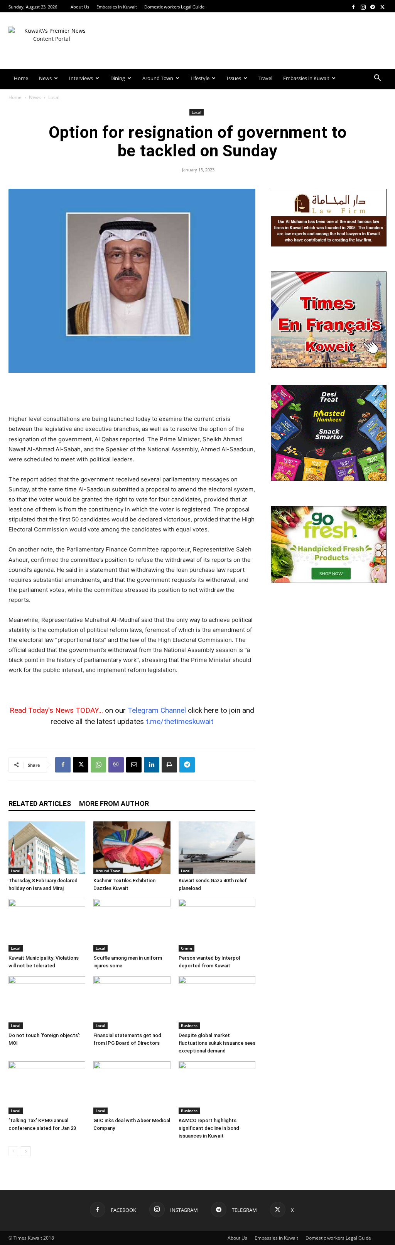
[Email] (134, 764)
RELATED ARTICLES (39, 803)
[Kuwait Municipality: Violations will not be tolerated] (46, 925)
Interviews (81, 78)
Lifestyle (200, 78)
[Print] (169, 764)
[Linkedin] (151, 764)
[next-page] (25, 1151)
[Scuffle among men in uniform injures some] (131, 925)
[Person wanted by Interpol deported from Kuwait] (217, 925)
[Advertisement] (132, 394)
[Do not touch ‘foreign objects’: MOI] (46, 1002)
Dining (117, 78)
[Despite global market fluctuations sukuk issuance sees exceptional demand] (217, 1002)
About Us (80, 7)
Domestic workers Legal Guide (174, 7)
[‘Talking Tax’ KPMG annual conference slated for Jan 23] (46, 1087)
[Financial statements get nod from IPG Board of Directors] (131, 1002)
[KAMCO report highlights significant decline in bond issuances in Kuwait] (217, 1087)
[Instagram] (363, 7)
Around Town (157, 78)
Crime (186, 948)
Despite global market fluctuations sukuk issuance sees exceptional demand (217, 1043)
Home (21, 78)
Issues (234, 78)
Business (189, 1025)
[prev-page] (13, 1151)
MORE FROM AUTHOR (114, 803)
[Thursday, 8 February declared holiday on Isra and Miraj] (46, 847)
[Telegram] (372, 7)
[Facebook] (353, 7)
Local (196, 112)
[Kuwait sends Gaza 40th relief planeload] (217, 847)
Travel (265, 78)
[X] (382, 7)
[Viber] (116, 764)
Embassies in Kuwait (116, 7)
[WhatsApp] (98, 764)
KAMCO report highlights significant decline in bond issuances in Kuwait (209, 1128)
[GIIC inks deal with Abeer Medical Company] (131, 1087)
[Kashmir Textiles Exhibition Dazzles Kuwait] (131, 847)
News (45, 78)
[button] (377, 78)
